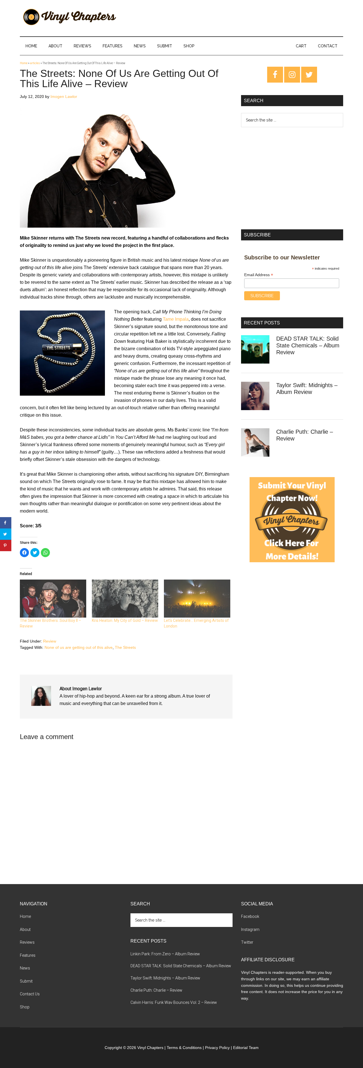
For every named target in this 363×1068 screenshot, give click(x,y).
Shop (24, 1007)
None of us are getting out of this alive (79, 647)
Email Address (258, 275)
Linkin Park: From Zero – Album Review (165, 954)
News (25, 968)
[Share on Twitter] (5, 534)
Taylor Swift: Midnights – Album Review (165, 978)
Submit (26, 981)
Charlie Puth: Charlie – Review (156, 990)
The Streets (125, 647)
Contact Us (30, 994)
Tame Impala (176, 319)
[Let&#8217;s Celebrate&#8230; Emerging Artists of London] (197, 599)
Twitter (247, 942)
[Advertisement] (292, 178)
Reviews (27, 942)
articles (35, 63)
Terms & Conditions (184, 1047)
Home (24, 63)
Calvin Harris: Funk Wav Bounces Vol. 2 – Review (173, 1002)
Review (49, 641)
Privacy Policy (217, 1047)
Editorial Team (246, 1047)
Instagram (250, 929)
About (25, 929)
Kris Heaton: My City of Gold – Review (125, 620)
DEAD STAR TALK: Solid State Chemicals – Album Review (307, 345)
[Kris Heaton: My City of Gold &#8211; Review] (125, 599)
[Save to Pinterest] (5, 545)
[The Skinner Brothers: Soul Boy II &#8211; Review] (53, 599)
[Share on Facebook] (5, 522)
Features (27, 955)
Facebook (250, 916)
